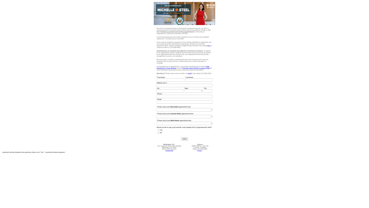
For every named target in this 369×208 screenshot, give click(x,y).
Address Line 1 (162, 83)
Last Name (190, 77)
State (186, 88)
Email (160, 99)
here (208, 46)
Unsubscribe (169, 150)
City (158, 88)
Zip (207, 88)
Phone (160, 94)
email (190, 73)
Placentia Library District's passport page (196, 68)
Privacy (199, 150)
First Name (161, 77)
